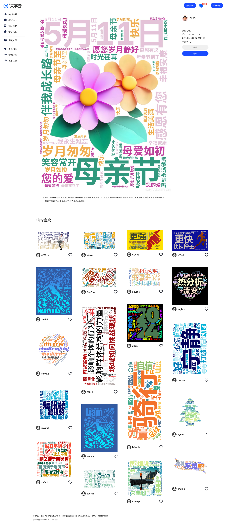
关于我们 (37, 519)
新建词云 (189, 5)
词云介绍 (12, 40)
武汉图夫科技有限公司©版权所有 (76, 515)
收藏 (195, 47)
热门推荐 (12, 14)
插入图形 (12, 25)
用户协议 (45, 519)
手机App (12, 48)
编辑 (195, 53)
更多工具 (12, 60)
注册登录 (217, 5)
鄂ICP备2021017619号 (50, 515)
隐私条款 (54, 519)
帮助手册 (12, 54)
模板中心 (12, 20)
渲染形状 (12, 31)
